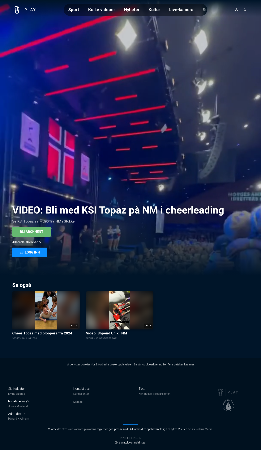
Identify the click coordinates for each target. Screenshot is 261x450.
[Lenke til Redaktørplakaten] (228, 405)
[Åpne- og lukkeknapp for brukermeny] (236, 10)
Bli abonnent (31, 232)
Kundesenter (81, 393)
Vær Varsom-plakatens (82, 429)
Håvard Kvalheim (18, 418)
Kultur (154, 9)
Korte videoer (101, 9)
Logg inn (32, 252)
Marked (78, 402)
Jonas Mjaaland (18, 406)
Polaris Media (204, 429)
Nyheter (131, 9)
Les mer (189, 364)
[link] (25, 10)
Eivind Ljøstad (16, 393)
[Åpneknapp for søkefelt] (245, 10)
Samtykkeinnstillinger (132, 442)
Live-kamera (181, 9)
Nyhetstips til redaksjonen (154, 393)
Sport (73, 9)
